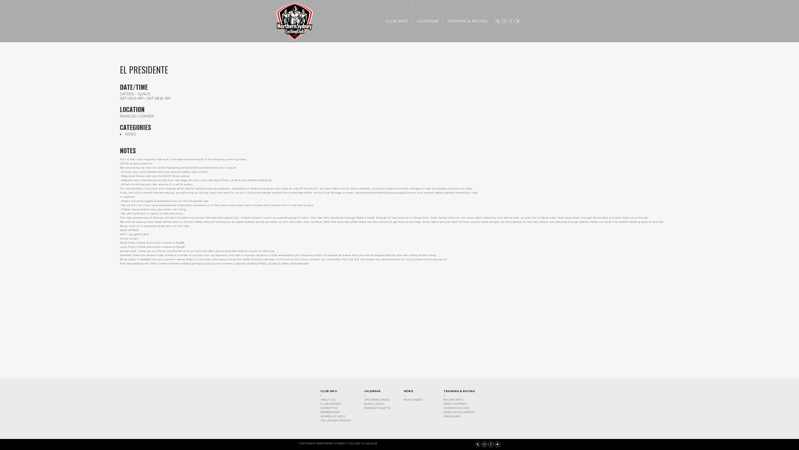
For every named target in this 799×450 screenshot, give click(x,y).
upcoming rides (377, 399)
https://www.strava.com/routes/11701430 (156, 246)
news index (413, 399)
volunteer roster (335, 420)
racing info (453, 399)
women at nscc (333, 416)
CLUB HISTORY (331, 403)
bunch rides (374, 403)
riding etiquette (377, 408)
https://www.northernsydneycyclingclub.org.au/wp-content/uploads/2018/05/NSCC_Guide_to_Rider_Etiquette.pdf (229, 263)
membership (330, 412)
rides (130, 134)
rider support (455, 403)
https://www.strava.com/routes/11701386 (156, 242)
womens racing (457, 408)
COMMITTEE (328, 408)
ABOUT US (327, 399)
